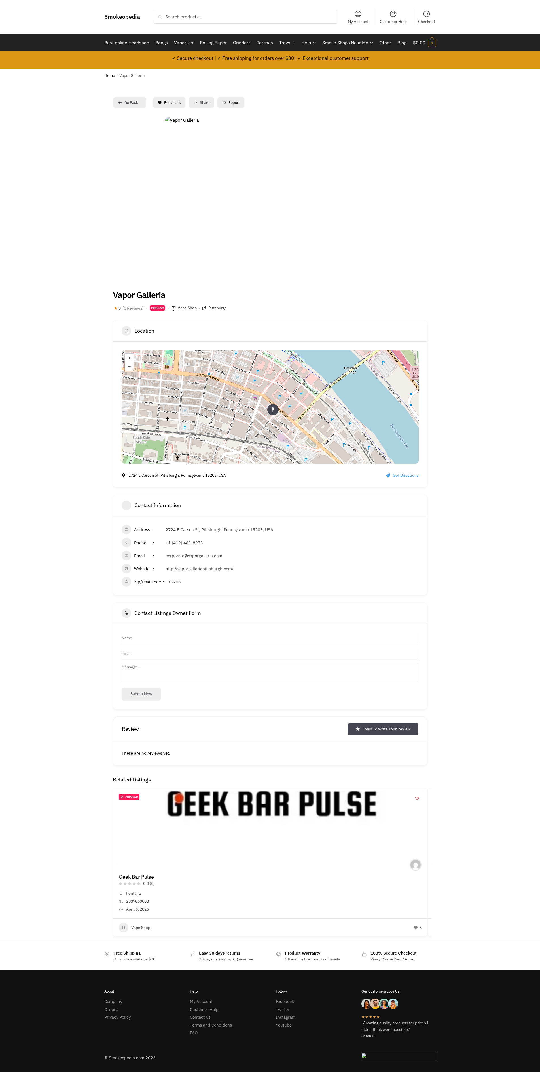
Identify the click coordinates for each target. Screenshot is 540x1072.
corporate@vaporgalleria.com (194, 555)
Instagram (286, 1017)
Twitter (282, 1009)
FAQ (194, 1032)
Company (113, 1001)
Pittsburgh (217, 307)
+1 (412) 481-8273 (184, 542)
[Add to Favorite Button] (417, 798)
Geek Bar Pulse (136, 877)
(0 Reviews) (133, 308)
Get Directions (406, 475)
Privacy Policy (117, 1017)
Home (109, 75)
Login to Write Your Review (387, 729)
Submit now (141, 693)
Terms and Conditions (211, 1025)
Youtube (284, 1025)
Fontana (133, 893)
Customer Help (393, 21)
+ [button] (129, 357)
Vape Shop (187, 307)
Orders (111, 1009)
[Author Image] (416, 865)
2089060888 (137, 901)
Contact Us (200, 1017)
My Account (358, 21)
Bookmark (172, 102)
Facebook (285, 1001)
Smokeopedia (122, 16)
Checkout (426, 21)
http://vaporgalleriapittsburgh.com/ (200, 568)
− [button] (129, 366)
